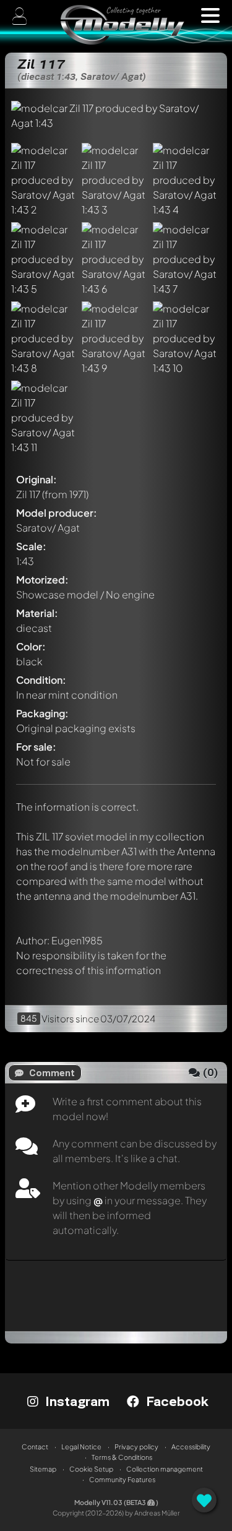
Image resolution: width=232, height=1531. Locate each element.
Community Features (122, 1479)
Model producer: (56, 512)
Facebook (175, 1401)
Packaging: (42, 713)
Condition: (41, 679)
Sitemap (43, 1469)
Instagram (75, 1401)
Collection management (164, 1469)
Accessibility (190, 1447)
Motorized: (42, 579)
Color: (31, 646)
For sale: (36, 746)
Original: (36, 479)
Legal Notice (81, 1447)
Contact (35, 1447)
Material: (37, 612)
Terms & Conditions (122, 1457)
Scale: (31, 546)
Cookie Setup (91, 1469)
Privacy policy (136, 1447)
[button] (210, 15)
